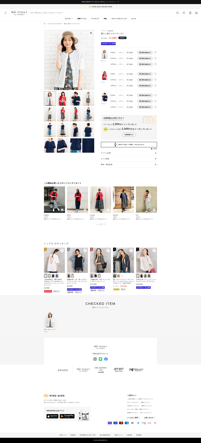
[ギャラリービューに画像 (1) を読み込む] (50, 98)
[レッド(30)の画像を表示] (104, 76)
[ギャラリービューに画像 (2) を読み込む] (63, 98)
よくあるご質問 (132, 417)
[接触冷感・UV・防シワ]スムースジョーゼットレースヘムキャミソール (77, 281)
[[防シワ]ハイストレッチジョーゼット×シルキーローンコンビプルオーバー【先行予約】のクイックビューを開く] (131, 250)
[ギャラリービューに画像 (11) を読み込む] (75, 130)
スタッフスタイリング (119, 18)
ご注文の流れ (131, 399)
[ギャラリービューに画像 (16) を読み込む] (88, 145)
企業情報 (129, 435)
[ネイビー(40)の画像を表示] (104, 97)
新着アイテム (82, 18)
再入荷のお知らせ (145, 52)
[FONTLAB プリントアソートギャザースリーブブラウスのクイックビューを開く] (154, 250)
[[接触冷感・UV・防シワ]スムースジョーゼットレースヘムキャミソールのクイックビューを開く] (85, 250)
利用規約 (73, 435)
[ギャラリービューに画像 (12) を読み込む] (88, 130)
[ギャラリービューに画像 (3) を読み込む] (75, 98)
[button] (5, 13)
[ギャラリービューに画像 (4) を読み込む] (88, 98)
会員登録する (129, 134)
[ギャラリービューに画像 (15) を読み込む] (75, 145)
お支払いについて (132, 405)
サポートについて (145, 412)
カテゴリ (68, 18)
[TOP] (44, 23)
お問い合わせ (148, 417)
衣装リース (63, 435)
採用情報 (138, 435)
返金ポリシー (119, 435)
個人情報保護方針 (105, 435)
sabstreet (110, 30)
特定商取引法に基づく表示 (88, 435)
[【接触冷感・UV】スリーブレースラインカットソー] (100, 260)
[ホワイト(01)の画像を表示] (104, 54)
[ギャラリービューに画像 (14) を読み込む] (63, 145)
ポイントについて (132, 402)
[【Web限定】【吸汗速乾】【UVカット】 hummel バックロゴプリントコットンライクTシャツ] (54, 260)
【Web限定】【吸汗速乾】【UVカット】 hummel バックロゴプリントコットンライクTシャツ (54, 282)
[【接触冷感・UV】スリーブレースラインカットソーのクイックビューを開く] (108, 250)
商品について (145, 402)
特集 (105, 18)
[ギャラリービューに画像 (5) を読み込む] (50, 114)
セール (133, 18)
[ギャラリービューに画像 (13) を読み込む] (50, 145)
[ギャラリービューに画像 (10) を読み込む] (63, 130)
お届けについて (145, 405)
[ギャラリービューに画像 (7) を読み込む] (75, 114)
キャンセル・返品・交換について (137, 409)
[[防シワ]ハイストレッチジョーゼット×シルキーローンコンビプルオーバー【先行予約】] (123, 260)
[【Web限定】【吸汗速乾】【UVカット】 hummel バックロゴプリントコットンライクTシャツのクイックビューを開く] (62, 250)
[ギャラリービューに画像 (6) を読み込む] (63, 114)
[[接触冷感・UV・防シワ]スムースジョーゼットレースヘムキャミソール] (77, 260)
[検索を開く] (177, 13)
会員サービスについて (145, 399)
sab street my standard (55, 23)
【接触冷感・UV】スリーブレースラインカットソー (100, 280)
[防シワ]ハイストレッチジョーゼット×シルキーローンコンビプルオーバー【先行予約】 (123, 281)
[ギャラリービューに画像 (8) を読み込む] (88, 114)
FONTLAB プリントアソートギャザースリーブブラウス (146, 280)
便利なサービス (132, 412)
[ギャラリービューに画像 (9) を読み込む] (50, 130)
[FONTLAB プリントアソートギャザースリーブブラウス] (146, 260)
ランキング (95, 18)
